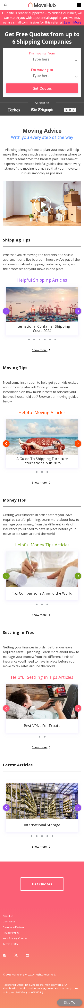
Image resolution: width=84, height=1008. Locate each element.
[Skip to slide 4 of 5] (47, 836)
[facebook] (4, 956)
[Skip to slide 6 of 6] (55, 339)
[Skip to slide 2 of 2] (44, 736)
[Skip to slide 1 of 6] (28, 339)
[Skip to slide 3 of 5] (42, 836)
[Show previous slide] (5, 311)
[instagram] (27, 956)
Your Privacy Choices (15, 938)
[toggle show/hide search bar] (4, 5)
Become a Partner (13, 927)
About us (8, 916)
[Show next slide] (79, 311)
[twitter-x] (16, 956)
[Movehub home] (42, 4)
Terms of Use (11, 944)
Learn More (72, 22)
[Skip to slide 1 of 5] (31, 836)
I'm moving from (42, 53)
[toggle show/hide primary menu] (79, 5)
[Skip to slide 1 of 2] (39, 736)
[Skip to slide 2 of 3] (42, 472)
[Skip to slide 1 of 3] (36, 472)
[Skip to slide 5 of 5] (52, 836)
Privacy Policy (11, 933)
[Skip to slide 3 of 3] (47, 472)
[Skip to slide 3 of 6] (39, 339)
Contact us (9, 921)
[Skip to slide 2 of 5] (36, 836)
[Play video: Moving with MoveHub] (42, 203)
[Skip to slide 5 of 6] (50, 339)
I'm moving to (42, 70)
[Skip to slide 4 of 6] (44, 339)
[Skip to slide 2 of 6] (34, 339)
